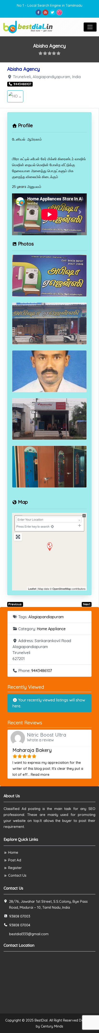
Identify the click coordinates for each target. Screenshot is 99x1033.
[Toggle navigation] (90, 27)
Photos (26, 244)
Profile (25, 125)
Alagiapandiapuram (46, 616)
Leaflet (32, 588)
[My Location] (52, 526)
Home (13, 852)
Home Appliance (51, 628)
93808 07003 (19, 916)
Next (86, 604)
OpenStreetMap (61, 588)
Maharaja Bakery (32, 750)
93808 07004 (19, 925)
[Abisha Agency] (49, 546)
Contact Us (17, 875)
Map (23, 502)
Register (15, 867)
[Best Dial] (28, 26)
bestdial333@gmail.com (29, 934)
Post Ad (14, 860)
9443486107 (41, 670)
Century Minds (52, 1026)
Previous (15, 604)
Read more (40, 774)
